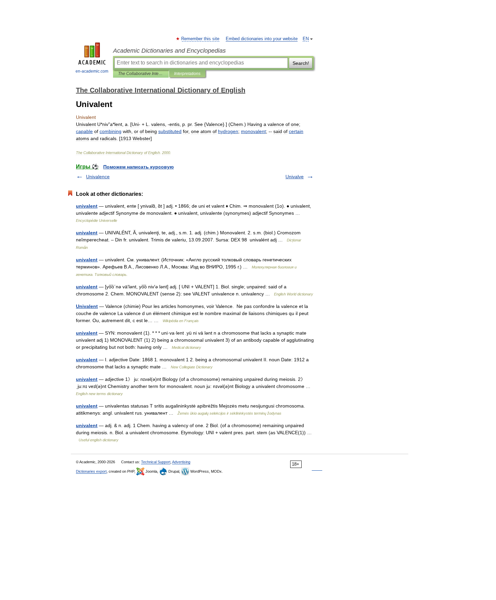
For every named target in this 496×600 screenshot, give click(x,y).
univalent (87, 206)
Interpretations (187, 73)
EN (306, 38)
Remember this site (200, 38)
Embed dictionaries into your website (262, 38)
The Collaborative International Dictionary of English (141, 73)
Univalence (98, 176)
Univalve (294, 176)
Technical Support (155, 462)
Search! (301, 63)
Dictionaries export (91, 471)
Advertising (181, 462)
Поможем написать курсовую (138, 166)
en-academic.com (92, 71)
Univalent (87, 306)
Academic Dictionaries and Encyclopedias (169, 50)
